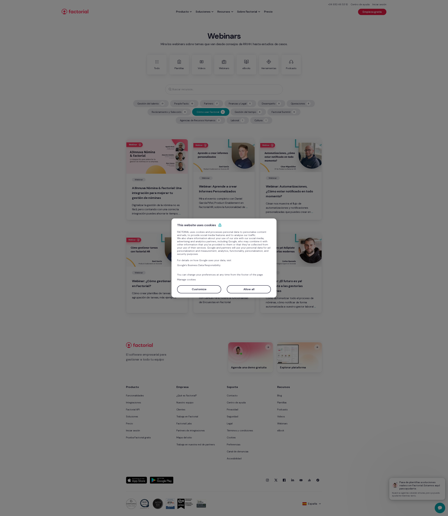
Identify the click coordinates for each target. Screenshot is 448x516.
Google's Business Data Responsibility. (199, 265)
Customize (199, 289)
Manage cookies (186, 279)
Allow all (248, 289)
